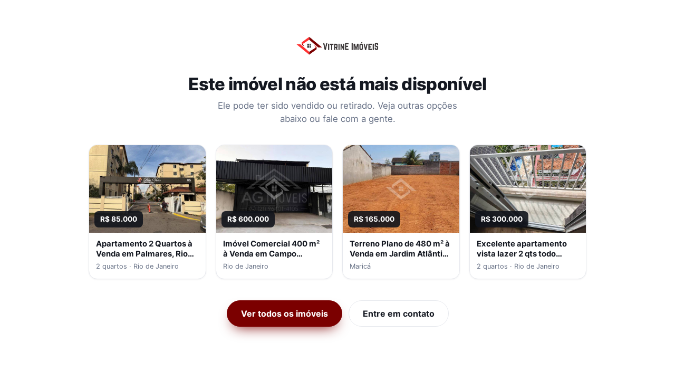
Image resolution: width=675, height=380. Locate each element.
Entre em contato (399, 313)
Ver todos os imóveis (284, 313)
